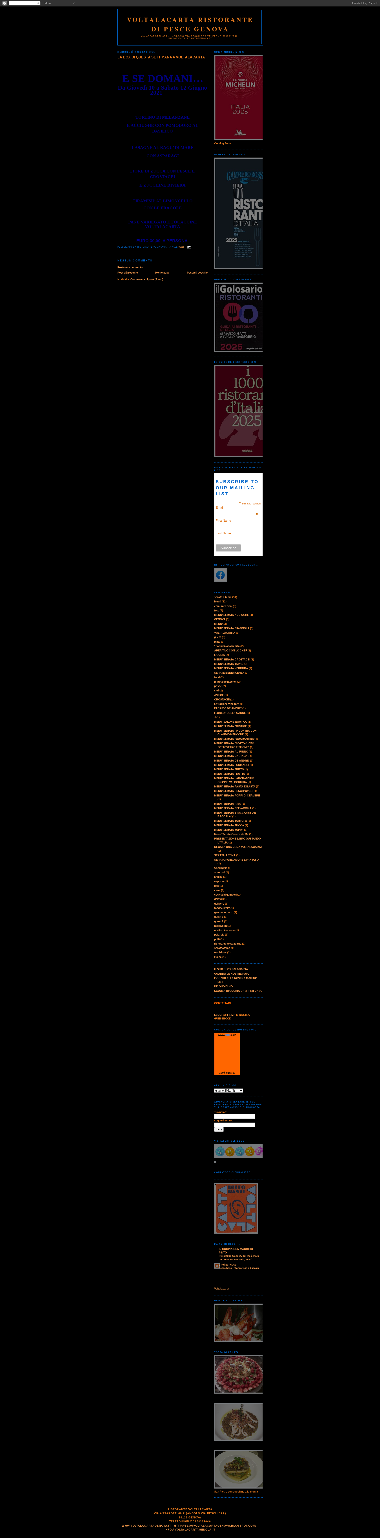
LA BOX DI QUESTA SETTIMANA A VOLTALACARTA (161, 57)
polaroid (219, 934)
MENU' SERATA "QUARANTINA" (234, 739)
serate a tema (223, 597)
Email (237, 507)
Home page (162, 272)
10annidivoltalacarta (227, 646)
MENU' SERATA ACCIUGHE (231, 615)
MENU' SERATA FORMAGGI (231, 765)
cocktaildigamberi (225, 894)
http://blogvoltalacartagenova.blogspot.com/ (215, 1525)
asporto (219, 881)
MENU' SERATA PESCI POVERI (233, 791)
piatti (217, 641)
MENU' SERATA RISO (227, 803)
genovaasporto (223, 912)
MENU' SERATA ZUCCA (229, 825)
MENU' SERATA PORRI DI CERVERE (237, 795)
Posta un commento (129, 267)
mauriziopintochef (225, 681)
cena (217, 890)
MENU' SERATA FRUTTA (229, 774)
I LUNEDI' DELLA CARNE (230, 713)
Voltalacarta (221, 1288)
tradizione (220, 952)
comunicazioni (223, 606)
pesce (218, 686)
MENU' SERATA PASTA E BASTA (234, 786)
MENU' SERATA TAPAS (228, 664)
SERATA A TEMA (225, 855)
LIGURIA (219, 655)
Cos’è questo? (227, 1073)
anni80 (218, 877)
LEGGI (218, 1015)
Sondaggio (220, 868)
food (217, 677)
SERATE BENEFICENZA (229, 672)
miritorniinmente (224, 930)
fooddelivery (222, 908)
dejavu (218, 899)
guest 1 (218, 917)
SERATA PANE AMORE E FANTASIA (236, 859)
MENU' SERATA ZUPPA (228, 830)
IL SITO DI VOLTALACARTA (231, 969)
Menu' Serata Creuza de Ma (231, 834)
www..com (227, 1035)
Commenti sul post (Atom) (146, 279)
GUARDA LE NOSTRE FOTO (231, 973)
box (216, 886)
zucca (218, 957)
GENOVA (219, 619)
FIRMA (231, 1015)
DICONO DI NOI (223, 986)
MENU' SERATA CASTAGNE (231, 756)
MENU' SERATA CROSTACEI (232, 659)
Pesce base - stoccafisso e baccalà (239, 1268)
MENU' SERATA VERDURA (231, 668)
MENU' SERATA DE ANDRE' (231, 760)
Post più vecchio (197, 272)
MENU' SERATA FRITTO (229, 769)
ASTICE (219, 695)
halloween (220, 926)
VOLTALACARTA (224, 632)
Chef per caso (227, 1264)
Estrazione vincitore (226, 704)
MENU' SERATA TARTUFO (230, 821)
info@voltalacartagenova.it (190, 1529)
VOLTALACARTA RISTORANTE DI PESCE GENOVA (190, 24)
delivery (219, 903)
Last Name (223, 533)
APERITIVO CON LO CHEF (230, 650)
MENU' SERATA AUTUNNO (231, 751)
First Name (223, 520)
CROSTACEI (222, 699)
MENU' (218, 624)
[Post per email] (188, 247)
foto (216, 610)
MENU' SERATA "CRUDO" (230, 726)
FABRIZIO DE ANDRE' (228, 708)
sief (216, 690)
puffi (217, 939)
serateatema (222, 948)
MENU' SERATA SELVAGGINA (233, 808)
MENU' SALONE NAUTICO (230, 721)
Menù (217, 601)
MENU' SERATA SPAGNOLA (231, 628)
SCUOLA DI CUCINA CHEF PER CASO (238, 991)
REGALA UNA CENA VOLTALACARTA (238, 847)
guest (217, 637)
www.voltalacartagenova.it (146, 1525)
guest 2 (218, 921)
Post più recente (127, 272)
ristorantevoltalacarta (227, 943)
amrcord (219, 872)
